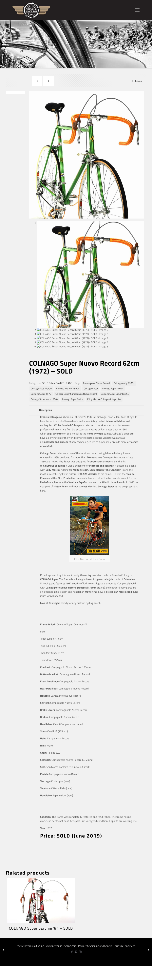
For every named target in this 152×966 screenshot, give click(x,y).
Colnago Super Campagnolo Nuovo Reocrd (76, 394)
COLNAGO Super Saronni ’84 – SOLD (41, 928)
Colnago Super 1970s (113, 388)
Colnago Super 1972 (41, 394)
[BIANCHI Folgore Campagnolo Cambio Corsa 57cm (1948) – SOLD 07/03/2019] (3, 950)
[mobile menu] (137, 10)
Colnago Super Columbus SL (115, 394)
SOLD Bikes (48, 383)
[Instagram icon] (80, 952)
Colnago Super (91, 388)
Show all (138, 81)
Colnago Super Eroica (72, 399)
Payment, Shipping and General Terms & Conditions (106, 946)
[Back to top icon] (136, 960)
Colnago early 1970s (124, 383)
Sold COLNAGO (64, 383)
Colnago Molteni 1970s (68, 388)
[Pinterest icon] (76, 952)
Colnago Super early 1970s (44, 399)
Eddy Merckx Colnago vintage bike (104, 399)
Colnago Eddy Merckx (41, 388)
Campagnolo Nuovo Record (96, 383)
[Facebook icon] (71, 952)
